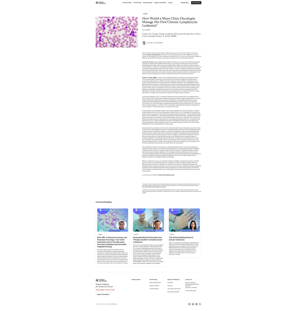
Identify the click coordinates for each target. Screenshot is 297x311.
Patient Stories (127, 2)
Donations (170, 282)
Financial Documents (173, 292)
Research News (147, 2)
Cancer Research (154, 285)
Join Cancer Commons (173, 288)
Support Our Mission (160, 2)
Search (170, 2)
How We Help (137, 2)
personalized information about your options (154, 187)
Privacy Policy (113, 304)
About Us (170, 285)
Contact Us (188, 279)
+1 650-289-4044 (190, 290)
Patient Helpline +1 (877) (105, 290)
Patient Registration (155, 282)
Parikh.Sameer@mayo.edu (166, 175)
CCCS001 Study (154, 288)
